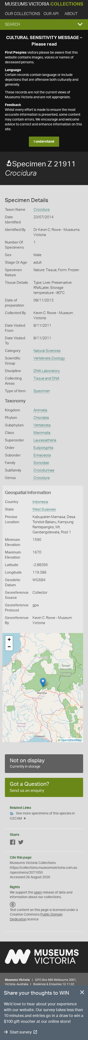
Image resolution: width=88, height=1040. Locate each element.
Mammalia (41, 433)
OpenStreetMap (71, 740)
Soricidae (41, 463)
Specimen (41, 391)
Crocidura (41, 209)
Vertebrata (42, 425)
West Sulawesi (44, 509)
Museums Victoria (44, 4)
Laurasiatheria (44, 440)
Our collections (22, 14)
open (38, 892)
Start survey (21, 1032)
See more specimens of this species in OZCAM (42, 816)
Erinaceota (42, 455)
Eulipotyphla (43, 448)
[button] (44, 24)
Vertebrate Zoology (49, 358)
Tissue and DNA (46, 378)
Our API (51, 14)
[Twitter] (21, 843)
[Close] (82, 993)
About (71, 14)
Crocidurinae (43, 470)
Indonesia (40, 502)
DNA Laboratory (46, 371)
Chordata (41, 418)
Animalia (40, 410)
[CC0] (13, 904)
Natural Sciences (47, 351)
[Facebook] (13, 843)
